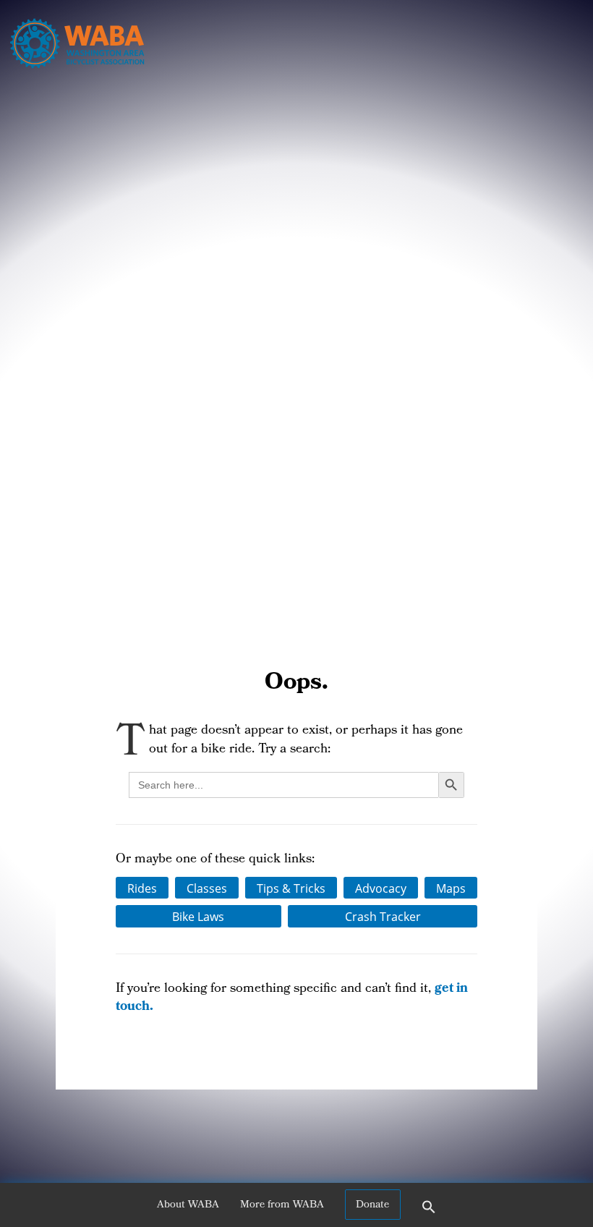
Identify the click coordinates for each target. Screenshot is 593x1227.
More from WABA (282, 1205)
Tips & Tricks (291, 888)
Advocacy (380, 888)
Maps (451, 888)
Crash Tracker (383, 916)
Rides (142, 888)
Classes (207, 888)
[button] (429, 1211)
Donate (372, 1205)
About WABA (188, 1205)
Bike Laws (198, 916)
